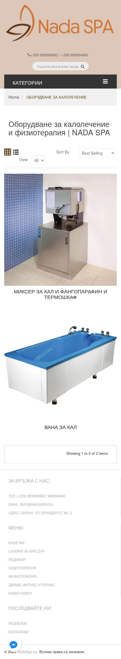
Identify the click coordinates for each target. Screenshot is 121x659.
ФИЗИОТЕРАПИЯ (22, 576)
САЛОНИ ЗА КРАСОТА (26, 551)
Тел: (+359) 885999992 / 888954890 (37, 495)
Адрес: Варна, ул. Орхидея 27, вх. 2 (40, 512)
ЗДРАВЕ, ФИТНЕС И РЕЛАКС (31, 584)
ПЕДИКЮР (17, 559)
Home (13, 97)
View (23, 159)
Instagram (18, 631)
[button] (13, 644)
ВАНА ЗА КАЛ (60, 426)
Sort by (62, 152)
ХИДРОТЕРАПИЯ (22, 567)
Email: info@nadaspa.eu (30, 504)
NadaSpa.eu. (27, 651)
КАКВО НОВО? (20, 593)
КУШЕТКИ (16, 542)
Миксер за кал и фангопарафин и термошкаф (60, 293)
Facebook (17, 623)
